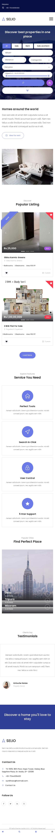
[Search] (19, 831)
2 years (47, 273)
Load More (27, 355)
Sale (17, 46)
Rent (28, 46)
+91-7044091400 (13, 776)
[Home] (3, 831)
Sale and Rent (43, 46)
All (7, 46)
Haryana (8, 67)
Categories (36, 60)
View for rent (14, 135)
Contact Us (10, 785)
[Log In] (36, 831)
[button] (6, 233)
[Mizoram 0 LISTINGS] (27, 612)
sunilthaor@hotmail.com (17, 781)
